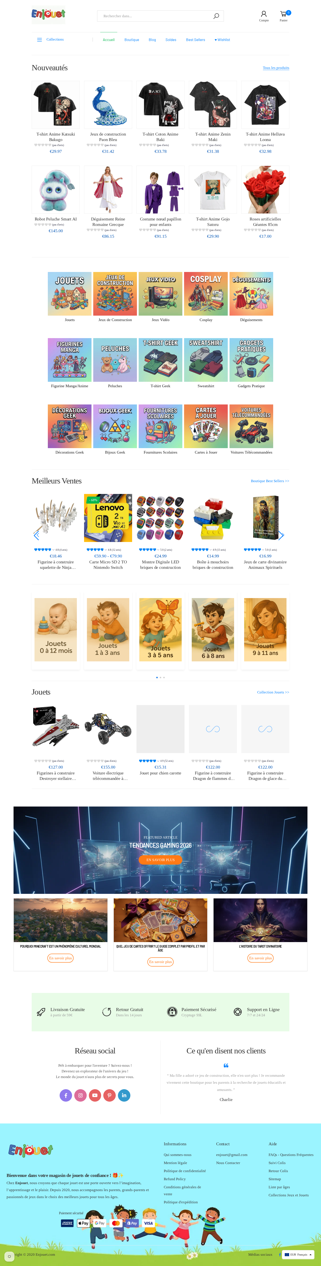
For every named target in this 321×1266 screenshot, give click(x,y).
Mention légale (175, 1163)
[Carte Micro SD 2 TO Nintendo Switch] (56, 518)
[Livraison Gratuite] (41, 1012)
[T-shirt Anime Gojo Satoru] (213, 189)
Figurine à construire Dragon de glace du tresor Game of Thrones (265, 778)
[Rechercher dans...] (216, 16)
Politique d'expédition (181, 1202)
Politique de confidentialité (185, 1171)
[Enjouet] (56, 629)
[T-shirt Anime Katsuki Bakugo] (55, 105)
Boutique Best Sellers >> (270, 481)
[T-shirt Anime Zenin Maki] (213, 105)
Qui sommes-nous (178, 1155)
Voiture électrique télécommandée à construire (108, 778)
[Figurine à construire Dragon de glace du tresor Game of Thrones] (265, 729)
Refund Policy (175, 1179)
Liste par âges (279, 1187)
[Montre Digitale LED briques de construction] (108, 518)
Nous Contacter (228, 1163)
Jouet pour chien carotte (160, 773)
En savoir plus (161, 860)
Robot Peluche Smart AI (56, 219)
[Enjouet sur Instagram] (80, 1095)
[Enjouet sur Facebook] (66, 1095)
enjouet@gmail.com (231, 1155)
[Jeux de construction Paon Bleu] (108, 105)
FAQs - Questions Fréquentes (291, 1155)
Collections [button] (55, 39)
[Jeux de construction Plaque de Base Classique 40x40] (265, 518)
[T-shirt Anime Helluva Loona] (265, 105)
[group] (55, 146)
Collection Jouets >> (273, 692)
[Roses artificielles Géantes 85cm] (265, 189)
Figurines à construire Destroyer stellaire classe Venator (56, 778)
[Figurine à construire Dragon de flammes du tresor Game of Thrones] (213, 729)
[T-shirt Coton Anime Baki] (160, 105)
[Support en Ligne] (237, 1012)
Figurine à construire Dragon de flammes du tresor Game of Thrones (213, 778)
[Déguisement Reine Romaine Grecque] (108, 189)
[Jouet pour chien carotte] (160, 729)
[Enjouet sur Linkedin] (124, 1095)
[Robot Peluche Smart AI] (55, 189)
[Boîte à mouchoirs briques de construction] (160, 518)
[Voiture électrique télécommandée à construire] (108, 729)
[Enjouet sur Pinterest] (109, 1095)
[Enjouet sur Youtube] (95, 1095)
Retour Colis (278, 1171)
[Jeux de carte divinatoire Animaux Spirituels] (213, 518)
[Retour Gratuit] (106, 1012)
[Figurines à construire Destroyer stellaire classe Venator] (56, 729)
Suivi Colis (277, 1163)
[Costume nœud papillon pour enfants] (160, 189)
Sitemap (275, 1179)
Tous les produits (276, 68)
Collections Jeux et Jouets (289, 1195)
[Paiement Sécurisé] (172, 1012)
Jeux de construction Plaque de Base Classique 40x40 (265, 567)
